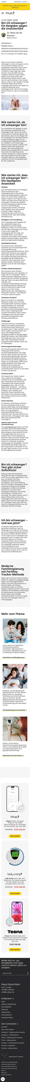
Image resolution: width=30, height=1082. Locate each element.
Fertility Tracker (23, 580)
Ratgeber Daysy (6, 46)
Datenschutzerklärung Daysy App (9, 1066)
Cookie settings (7, 1018)
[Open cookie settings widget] (3, 1079)
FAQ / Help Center (7, 1029)
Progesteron (5, 385)
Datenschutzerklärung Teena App (9, 1068)
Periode (18, 129)
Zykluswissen (6, 43)
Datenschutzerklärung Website (8, 1064)
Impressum (4, 1072)
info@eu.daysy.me (7, 992)
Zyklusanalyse (6, 1015)
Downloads (5, 1012)
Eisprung (8, 599)
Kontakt (4, 1027)
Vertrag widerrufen (8, 1004)
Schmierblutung (10, 427)
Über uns (4, 1010)
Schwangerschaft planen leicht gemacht (15, 51)
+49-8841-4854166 (7, 990)
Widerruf (3, 1070)
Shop (3, 1002)
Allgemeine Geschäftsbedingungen (9, 1062)
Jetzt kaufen (15, 836)
